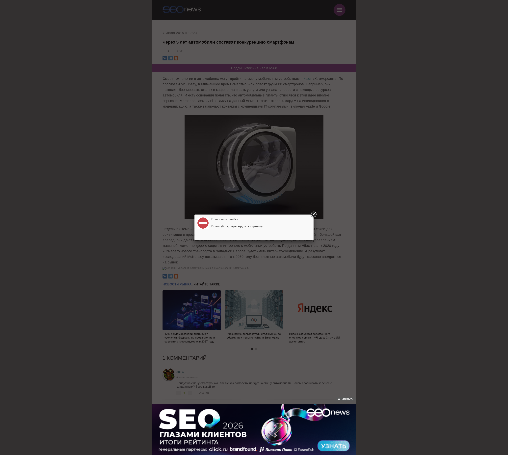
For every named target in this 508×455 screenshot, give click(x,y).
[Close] (313, 214)
